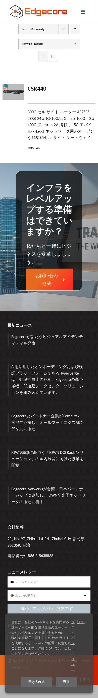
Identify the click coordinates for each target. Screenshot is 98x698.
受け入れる (36, 682)
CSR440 (37, 88)
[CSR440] (13, 92)
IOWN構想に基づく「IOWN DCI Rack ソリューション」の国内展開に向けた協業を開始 (47, 459)
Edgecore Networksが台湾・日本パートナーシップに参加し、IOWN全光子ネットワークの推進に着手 (48, 495)
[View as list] (53, 56)
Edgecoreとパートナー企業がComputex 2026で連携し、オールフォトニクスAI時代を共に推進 (47, 422)
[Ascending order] (75, 29)
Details (35, 148)
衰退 (66, 682)
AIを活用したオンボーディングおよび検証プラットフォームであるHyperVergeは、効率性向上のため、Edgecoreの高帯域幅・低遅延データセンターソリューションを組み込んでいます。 (47, 379)
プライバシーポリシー (73, 645)
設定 (81, 622)
